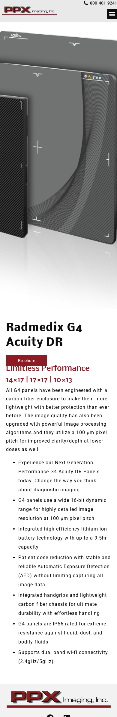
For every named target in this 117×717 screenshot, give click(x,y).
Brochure (26, 360)
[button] (112, 14)
